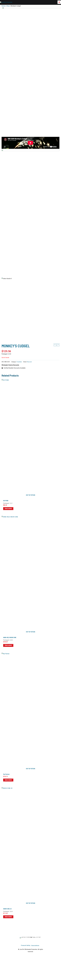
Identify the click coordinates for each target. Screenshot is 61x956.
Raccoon (29, 362)
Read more (8, 508)
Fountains (19, 362)
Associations (35, 945)
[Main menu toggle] (59, 2)
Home (3, 6)
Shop (7, 6)
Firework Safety (25, 945)
